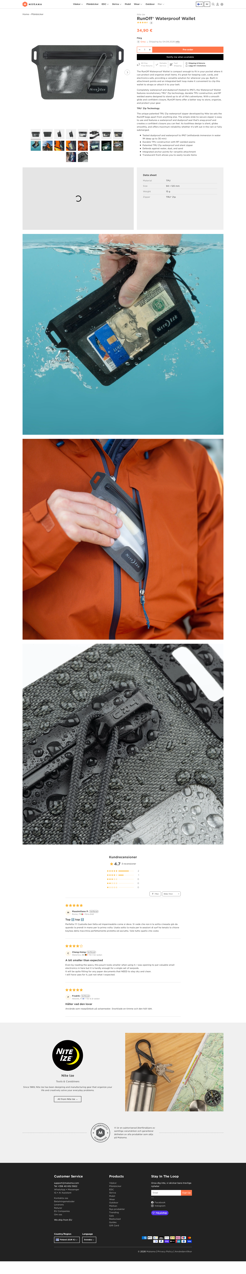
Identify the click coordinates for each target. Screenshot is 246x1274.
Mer (160, 4)
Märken (113, 1206)
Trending (114, 1212)
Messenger (73, 1189)
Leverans (59, 1204)
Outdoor (150, 4)
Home (26, 14)
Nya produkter (117, 1209)
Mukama (151, 1251)
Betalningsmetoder (64, 1201)
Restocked (115, 1219)
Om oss (58, 1214)
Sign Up (186, 1193)
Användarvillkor (183, 1251)
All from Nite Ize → (68, 1099)
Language (87, 1234)
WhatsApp (59, 1189)
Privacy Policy (165, 1251)
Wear (137, 4)
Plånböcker (92, 4)
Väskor (76, 4)
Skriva (115, 4)
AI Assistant (65, 1193)
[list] (78, 72)
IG (55, 1193)
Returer (58, 1208)
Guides (112, 1222)
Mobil (128, 4)
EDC (104, 4)
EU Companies (62, 1211)
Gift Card (114, 1225)
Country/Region (62, 1234)
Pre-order (188, 49)
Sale (111, 1216)
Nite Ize (141, 14)
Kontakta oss (61, 1198)
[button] (221, 4)
